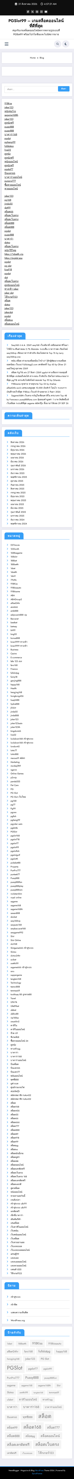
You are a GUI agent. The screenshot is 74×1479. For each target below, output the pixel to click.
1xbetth (14, 572)
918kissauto (16, 587)
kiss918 (8, 269)
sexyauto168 (16, 924)
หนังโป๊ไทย (10, 250)
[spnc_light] (65, 44)
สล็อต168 (15, 1106)
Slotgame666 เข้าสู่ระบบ (22, 948)
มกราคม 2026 (17, 469)
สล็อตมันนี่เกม (17, 1153)
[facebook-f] (28, 11)
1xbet (13, 568)
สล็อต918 (15, 1137)
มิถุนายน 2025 (17, 496)
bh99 (13, 630)
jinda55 (8, 203)
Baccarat (14, 618)
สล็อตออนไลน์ (11, 324)
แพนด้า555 (16, 1269)
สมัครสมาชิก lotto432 (21, 1095)
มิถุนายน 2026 (17, 450)
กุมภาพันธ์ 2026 (18, 465)
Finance (14, 669)
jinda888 (15, 715)
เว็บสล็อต (15, 1238)
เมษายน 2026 (17, 457)
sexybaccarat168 (18, 928)
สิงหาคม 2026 (17, 442)
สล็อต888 (9, 223)
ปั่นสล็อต (15, 1064)
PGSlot (14, 831)
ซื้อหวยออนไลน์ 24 (19, 1041)
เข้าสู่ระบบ (15, 1297)
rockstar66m (16, 893)
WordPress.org (18, 1320)
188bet (14, 560)
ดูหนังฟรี (9, 123)
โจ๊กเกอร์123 (10, 297)
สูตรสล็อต (15, 1188)
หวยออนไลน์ (11, 188)
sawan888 (15, 913)
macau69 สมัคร (18, 758)
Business (14, 649)
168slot (14, 556)
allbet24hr (15, 603)
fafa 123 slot (16, 661)
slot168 (14, 944)
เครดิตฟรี (15, 1211)
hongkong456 (17, 696)
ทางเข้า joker (11, 289)
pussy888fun (16, 882)
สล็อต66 (8, 211)
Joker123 (14, 719)
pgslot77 (8, 169)
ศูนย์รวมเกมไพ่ (17, 1087)
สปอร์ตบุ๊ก (15, 1091)
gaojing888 (16, 680)
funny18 (14, 677)
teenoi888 (15, 986)
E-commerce (16, 657)
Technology (16, 982)
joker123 (8, 107)
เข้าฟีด (14, 1304)
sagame (14, 901)
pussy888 (9, 126)
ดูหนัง (7, 154)
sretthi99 (14, 963)
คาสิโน (14, 1025)
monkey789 (16, 765)
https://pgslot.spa (13, 258)
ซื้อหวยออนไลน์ (12, 185)
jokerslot (8, 312)
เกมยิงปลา (15, 1199)
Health (14, 688)
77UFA (14, 580)
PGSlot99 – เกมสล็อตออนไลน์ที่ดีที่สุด (36, 23)
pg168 (7, 200)
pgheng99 (9, 142)
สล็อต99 (14, 1141)
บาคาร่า (8, 238)
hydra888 (15, 704)
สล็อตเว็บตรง (11, 215)
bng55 (14, 634)
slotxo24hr (15, 955)
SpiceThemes (37, 1473)
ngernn (14, 769)
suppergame (16, 975)
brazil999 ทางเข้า (19, 642)
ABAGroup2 (16, 599)
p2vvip (14, 777)
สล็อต (7, 300)
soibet (13, 959)
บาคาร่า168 (10, 134)
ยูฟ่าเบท (14, 1083)
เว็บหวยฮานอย (17, 1242)
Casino (14, 653)
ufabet (13, 1010)
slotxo (7, 242)
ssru (12, 971)
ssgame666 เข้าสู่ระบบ (21, 967)
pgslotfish (15, 851)
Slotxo (13, 952)
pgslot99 (15, 847)
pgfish (13, 816)
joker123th (15, 727)
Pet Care (14, 785)
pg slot (7, 265)
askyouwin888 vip (19, 614)
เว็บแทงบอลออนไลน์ (20, 1250)
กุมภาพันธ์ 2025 (18, 512)
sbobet (14, 917)
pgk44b (14, 828)
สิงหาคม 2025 (17, 488)
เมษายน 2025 (17, 504)
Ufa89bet (15, 1006)
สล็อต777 (15, 1126)
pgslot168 (15, 835)
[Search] (57, 44)
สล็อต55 (14, 1114)
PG (12, 789)
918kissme (15, 591)
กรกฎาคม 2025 (18, 492)
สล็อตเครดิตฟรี (18, 1168)
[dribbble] (37, 11)
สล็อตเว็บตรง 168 (19, 1176)
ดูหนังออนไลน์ (11, 285)
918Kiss (14, 583)
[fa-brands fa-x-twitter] (32, 11)
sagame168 (16, 905)
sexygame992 (17, 932)
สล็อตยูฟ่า (15, 1157)
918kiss (8, 103)
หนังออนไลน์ (11, 161)
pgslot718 (15, 839)
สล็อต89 (14, 1134)
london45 (15, 746)
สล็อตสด (14, 1161)
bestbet (14, 622)
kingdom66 (16, 731)
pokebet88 (15, 862)
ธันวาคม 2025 (17, 473)
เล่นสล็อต (15, 1223)
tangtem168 (16, 979)
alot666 (14, 607)
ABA (13, 595)
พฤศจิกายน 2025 (19, 477)
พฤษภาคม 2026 (18, 454)
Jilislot (13, 707)
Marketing (15, 762)
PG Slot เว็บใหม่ (18, 797)
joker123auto (16, 723)
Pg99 (13, 808)
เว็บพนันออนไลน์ (18, 1234)
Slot (12, 936)
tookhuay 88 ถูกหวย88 (21, 994)
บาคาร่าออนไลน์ (13, 177)
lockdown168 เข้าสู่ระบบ (22, 738)
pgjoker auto (16, 824)
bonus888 (15, 638)
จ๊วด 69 (14, 1033)
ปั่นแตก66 (9, 173)
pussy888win (16, 889)
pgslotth (14, 858)
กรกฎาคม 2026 (18, 446)
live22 (7, 150)
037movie (15, 545)
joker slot (8, 293)
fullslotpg (9, 146)
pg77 (13, 804)
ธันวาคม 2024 (17, 519)
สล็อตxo (8, 320)
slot (6, 277)
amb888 (14, 610)
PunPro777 (15, 870)
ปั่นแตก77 (15, 1072)
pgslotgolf (15, 855)
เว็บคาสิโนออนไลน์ (19, 1227)
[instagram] (41, 11)
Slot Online (16, 940)
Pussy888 (15, 878)
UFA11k (14, 1002)
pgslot (7, 138)
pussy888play (17, 886)
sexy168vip (15, 920)
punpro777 (10, 181)
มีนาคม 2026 (17, 461)
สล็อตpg (14, 1145)
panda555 (15, 781)
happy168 (15, 684)
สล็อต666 (15, 1122)
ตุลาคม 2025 (17, 481)
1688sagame (16, 553)
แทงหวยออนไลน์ (18, 1265)
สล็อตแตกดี (16, 1184)
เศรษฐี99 (15, 1254)
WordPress (39, 1470)
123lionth (15, 549)
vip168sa (15, 1017)
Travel (13, 998)
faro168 (14, 665)
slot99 (7, 207)
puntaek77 (15, 874)
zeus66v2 (15, 1021)
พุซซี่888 (15, 1079)
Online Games (17, 773)
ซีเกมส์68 (15, 1037)
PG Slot (14, 793)
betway (14, 626)
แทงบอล (14, 1258)
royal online (16, 897)
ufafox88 (14, 1013)
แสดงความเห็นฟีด (19, 1312)
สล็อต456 (15, 1110)
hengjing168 (16, 692)
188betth (14, 564)
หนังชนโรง (10, 111)
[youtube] (46, 11)
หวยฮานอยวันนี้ (18, 1196)
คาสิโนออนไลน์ (18, 1029)
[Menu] (7, 44)
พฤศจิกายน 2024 (19, 523)
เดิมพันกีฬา (16, 1219)
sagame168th (11, 115)
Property (14, 866)
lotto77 (14, 750)
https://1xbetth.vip (13, 254)
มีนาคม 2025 (17, 508)
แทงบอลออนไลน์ (18, 1261)
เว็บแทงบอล (16, 1246)
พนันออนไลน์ (17, 1075)
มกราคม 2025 (17, 515)
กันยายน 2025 (17, 485)
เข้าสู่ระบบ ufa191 (19, 1203)
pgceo (14, 812)
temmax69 (15, 990)
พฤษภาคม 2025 (18, 500)
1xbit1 (13, 576)
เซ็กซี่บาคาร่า (17, 1215)
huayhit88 (15, 700)
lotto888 (14, 754)
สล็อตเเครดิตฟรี (18, 1180)
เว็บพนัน (14, 1230)
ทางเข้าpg (15, 1048)
